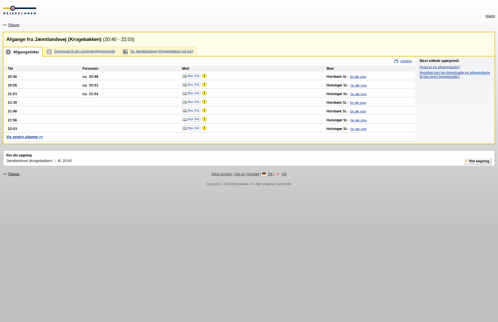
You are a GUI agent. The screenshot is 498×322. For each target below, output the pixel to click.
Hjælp (490, 16)
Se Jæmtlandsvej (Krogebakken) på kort (161, 51)
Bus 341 (193, 76)
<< (11, 25)
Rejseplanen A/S (242, 184)
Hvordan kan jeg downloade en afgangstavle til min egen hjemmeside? (455, 75)
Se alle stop (358, 76)
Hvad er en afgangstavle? (440, 67)
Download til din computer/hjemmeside (84, 51)
